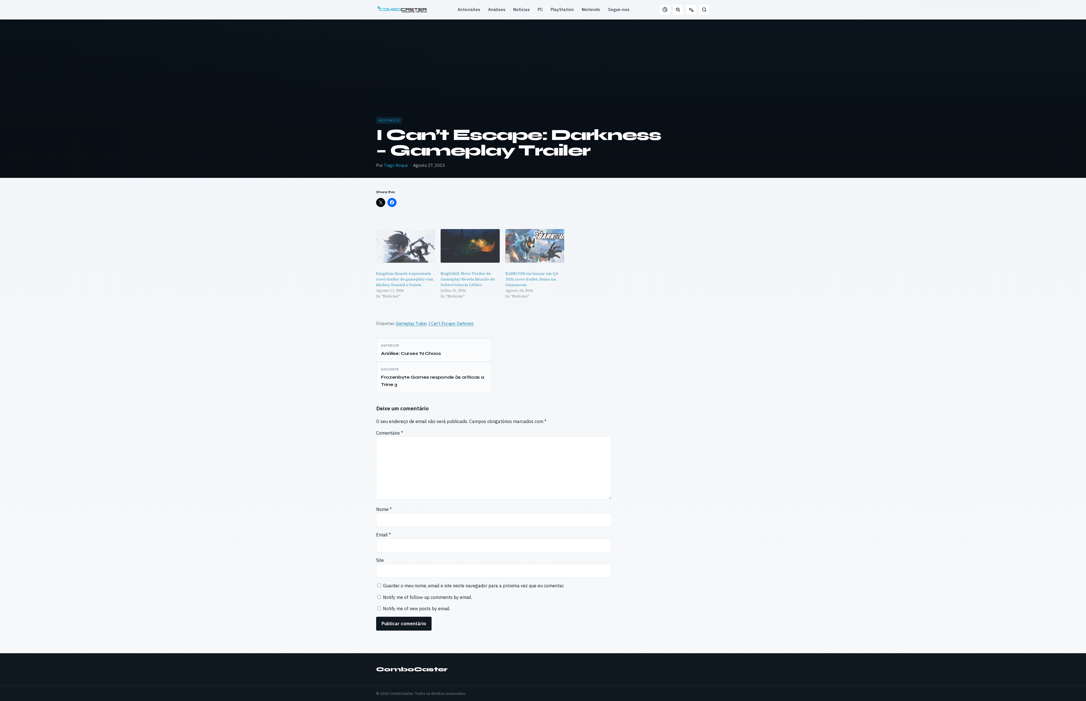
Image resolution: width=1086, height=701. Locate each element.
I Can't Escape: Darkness (451, 323)
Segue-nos (619, 9)
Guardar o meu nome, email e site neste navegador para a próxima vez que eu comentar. (473, 585)
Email (383, 535)
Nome (384, 509)
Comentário (389, 433)
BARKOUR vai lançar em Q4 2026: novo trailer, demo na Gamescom (531, 279)
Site (380, 560)
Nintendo (591, 9)
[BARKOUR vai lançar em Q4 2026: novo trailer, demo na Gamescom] (534, 246)
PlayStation (562, 9)
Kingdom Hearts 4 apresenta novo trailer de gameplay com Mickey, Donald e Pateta (404, 279)
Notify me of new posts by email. (416, 608)
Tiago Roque (396, 165)
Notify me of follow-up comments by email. (427, 597)
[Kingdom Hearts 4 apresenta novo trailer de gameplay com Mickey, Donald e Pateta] (405, 246)
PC (540, 9)
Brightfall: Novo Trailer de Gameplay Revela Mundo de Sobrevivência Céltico (468, 279)
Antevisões (469, 9)
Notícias (521, 9)
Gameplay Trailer (411, 323)
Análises (496, 9)
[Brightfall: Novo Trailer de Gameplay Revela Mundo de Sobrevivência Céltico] (470, 246)
